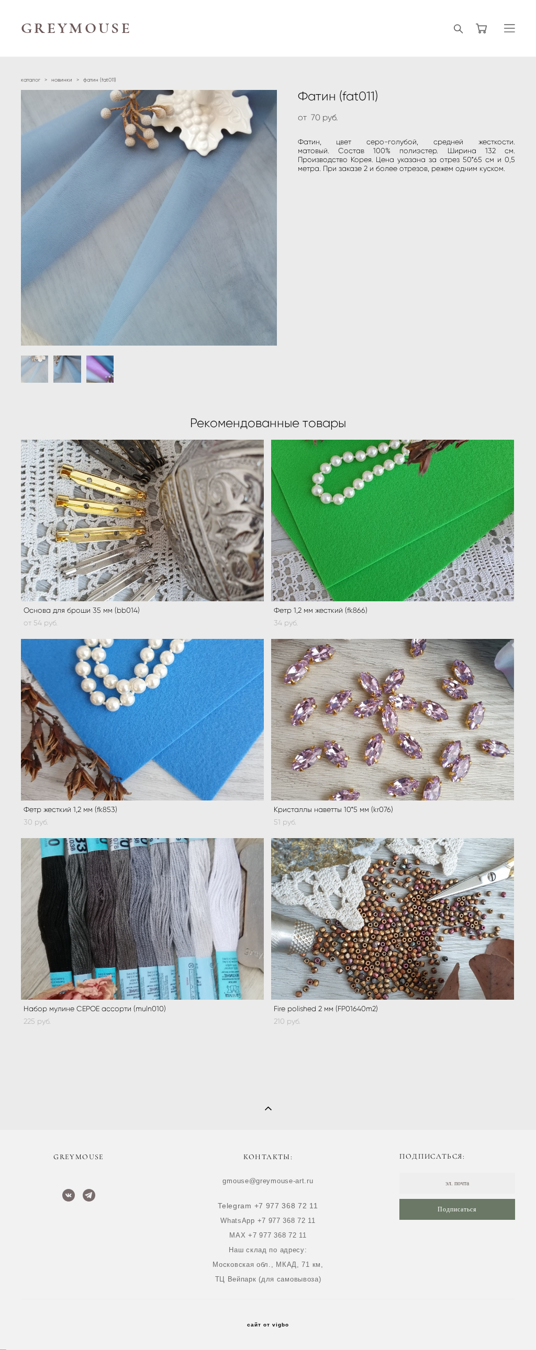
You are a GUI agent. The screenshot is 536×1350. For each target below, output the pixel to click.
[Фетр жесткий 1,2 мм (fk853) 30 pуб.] (142, 719)
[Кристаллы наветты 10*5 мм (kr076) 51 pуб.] (392, 719)
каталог (30, 80)
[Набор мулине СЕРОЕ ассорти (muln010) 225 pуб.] (142, 919)
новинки (61, 80)
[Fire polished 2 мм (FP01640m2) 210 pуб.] (392, 919)
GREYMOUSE (76, 28)
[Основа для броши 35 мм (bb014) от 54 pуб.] (142, 520)
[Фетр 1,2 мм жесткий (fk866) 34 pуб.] (392, 520)
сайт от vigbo (268, 1325)
